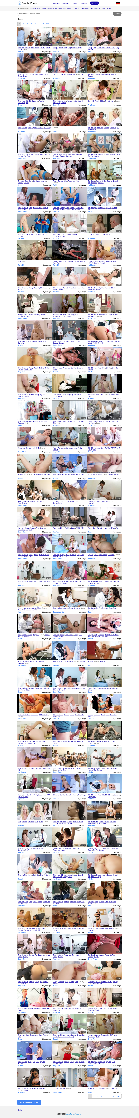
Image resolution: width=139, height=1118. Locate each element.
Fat (117, 528)
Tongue (90, 49)
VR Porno (94, 3)
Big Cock (39, 795)
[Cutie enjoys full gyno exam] (69, 970)
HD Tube (56, 505)
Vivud (20, 185)
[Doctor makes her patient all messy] (34, 997)
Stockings (36, 181)
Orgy (66, 74)
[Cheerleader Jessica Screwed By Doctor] (69, 890)
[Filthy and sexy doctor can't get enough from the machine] (104, 730)
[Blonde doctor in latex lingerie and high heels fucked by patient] (104, 944)
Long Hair (108, 421)
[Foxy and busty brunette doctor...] (69, 597)
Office (39, 608)
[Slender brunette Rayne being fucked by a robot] (34, 650)
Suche (117, 14)
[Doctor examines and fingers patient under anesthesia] (34, 436)
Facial (118, 154)
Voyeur (55, 450)
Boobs (20, 76)
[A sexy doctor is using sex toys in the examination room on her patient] (69, 783)
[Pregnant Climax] (34, 623)
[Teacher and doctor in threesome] (104, 143)
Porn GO (56, 51)
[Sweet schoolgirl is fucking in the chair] (104, 170)
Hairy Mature (97, 983)
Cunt (64, 661)
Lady (117, 47)
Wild (19, 1037)
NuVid (55, 185)
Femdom (104, 74)
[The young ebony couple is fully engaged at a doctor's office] (69, 810)
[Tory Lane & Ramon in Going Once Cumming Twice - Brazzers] (34, 677)
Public (103, 501)
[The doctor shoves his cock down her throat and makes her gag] (104, 90)
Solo (26, 181)
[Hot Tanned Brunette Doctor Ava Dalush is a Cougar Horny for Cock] (69, 1050)
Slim (34, 743)
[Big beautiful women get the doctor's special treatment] (104, 116)
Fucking (42, 101)
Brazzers (42, 1088)
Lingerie (43, 181)
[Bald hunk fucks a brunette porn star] (69, 356)
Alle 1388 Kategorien (29, 1102)
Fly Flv (90, 211)
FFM (63, 316)
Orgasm (21, 663)
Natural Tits (22, 156)
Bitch (42, 875)
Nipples (108, 47)
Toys (32, 47)
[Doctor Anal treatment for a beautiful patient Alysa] (34, 516)
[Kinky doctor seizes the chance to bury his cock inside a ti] (69, 383)
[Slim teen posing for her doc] (34, 730)
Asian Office (22, 610)
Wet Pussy (113, 688)
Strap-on (91, 76)
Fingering (71, 181)
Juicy (113, 47)
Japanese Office (32, 610)
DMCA (20, 1110)
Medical (112, 394)
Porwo (109, 9)
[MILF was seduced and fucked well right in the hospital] (69, 650)
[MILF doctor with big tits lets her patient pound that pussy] (69, 330)
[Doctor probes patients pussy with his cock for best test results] (69, 36)
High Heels (35, 448)
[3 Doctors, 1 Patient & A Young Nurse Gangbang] (34, 890)
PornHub (21, 905)
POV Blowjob (95, 636)
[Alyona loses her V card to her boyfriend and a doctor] (69, 570)
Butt (114, 608)
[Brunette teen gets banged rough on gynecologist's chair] (69, 490)
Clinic (83, 74)
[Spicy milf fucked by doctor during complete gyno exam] (104, 783)
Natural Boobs (72, 101)
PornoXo (56, 131)
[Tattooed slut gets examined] (104, 436)
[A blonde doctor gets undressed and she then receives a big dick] (34, 810)
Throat (107, 101)
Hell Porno (92, 131)
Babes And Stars (59, 612)
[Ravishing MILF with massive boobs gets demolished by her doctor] (34, 837)
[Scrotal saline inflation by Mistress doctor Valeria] (104, 463)
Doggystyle (72, 47)
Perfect (20, 183)
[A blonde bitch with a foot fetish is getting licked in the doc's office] (104, 997)
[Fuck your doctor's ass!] (104, 890)
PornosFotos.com (86, 9)
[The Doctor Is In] (34, 250)
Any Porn (91, 105)
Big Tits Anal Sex (24, 690)
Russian (56, 209)
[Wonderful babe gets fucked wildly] (69, 730)
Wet (27, 103)
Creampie (21, 103)
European (112, 902)
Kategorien (66, 3)
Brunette (35, 101)
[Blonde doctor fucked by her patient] (69, 1024)
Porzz (69, 9)
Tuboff (43, 9)
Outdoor (91, 610)
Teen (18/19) (29, 74)
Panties (93, 316)
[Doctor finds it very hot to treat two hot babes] (34, 703)
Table (82, 528)
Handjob (73, 555)
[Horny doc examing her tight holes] (104, 864)
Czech (29, 635)
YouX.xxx (21, 78)
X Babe (20, 345)
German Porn (35, 9)
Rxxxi (96, 9)
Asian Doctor (22, 503)
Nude (20, 49)
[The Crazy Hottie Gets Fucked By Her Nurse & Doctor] (69, 303)
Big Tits (55, 74)
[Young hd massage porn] (34, 63)
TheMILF (76, 9)
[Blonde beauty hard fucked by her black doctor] (34, 330)
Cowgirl (79, 47)
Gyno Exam (46, 474)
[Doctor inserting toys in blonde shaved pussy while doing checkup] (34, 356)
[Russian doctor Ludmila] (104, 650)
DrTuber (56, 398)
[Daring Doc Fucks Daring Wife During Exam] (104, 196)
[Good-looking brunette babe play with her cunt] (34, 170)
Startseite (56, 3)
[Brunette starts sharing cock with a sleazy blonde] (104, 356)
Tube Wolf (22, 452)
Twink (117, 394)
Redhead (44, 421)
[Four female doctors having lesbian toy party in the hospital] (104, 63)
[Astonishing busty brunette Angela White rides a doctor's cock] (34, 223)
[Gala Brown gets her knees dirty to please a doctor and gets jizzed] (104, 410)
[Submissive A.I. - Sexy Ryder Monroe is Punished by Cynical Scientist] (69, 250)
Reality (24, 209)
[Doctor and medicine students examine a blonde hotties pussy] (69, 170)
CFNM (110, 474)
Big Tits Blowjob (93, 156)
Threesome (101, 47)
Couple (109, 181)
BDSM (102, 101)
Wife (69, 928)
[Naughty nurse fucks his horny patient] (104, 1050)
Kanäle (75, 3)
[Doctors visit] (69, 410)
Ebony (28, 316)
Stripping (77, 608)
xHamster (56, 78)
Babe (60, 154)
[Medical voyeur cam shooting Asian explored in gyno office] (69, 436)
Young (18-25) (40, 47)
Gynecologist (37, 474)
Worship (82, 261)
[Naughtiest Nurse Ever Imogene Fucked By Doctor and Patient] (104, 570)
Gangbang (112, 74)
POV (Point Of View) (111, 635)
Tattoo (113, 741)
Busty (71, 608)
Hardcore (21, 47)
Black (113, 288)
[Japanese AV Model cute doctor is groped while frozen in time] (34, 490)
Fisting (76, 261)
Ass (23, 74)
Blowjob (55, 47)
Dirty (113, 421)
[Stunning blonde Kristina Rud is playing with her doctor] (69, 864)
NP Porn (102, 9)
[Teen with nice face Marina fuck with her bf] (104, 250)
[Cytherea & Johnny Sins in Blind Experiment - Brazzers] (34, 90)
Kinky (60, 396)
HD (46, 74)
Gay (94, 394)
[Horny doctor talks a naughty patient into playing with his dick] (69, 944)
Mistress (99, 474)
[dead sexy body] (69, 276)
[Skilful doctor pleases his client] (69, 116)
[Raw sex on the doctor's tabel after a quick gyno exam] (34, 757)
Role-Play (56, 263)
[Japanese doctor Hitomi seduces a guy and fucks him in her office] (34, 944)
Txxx (90, 51)
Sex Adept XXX (60, 9)
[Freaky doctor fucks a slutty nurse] (34, 864)
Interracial (21, 316)
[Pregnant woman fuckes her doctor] (104, 543)
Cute (37, 501)
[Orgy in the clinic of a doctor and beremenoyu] (69, 63)
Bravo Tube (22, 211)
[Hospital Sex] (104, 490)
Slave (112, 101)
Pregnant (71, 74)
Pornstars (50, 9)
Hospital (90, 503)
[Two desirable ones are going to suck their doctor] (34, 143)
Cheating (35, 1088)
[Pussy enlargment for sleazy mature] (104, 917)
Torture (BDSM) (105, 234)
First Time (99, 394)
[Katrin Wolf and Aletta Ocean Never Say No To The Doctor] (104, 703)
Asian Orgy (62, 770)
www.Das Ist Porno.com (74, 1114)
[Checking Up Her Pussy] (104, 516)
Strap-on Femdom (66, 156)
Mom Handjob (58, 556)
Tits (19, 74)
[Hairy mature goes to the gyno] (104, 970)
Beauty (26, 183)
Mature (20, 474)
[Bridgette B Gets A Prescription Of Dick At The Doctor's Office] (69, 223)
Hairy (110, 982)
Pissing (45, 715)
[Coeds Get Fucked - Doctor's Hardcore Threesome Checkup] (69, 703)
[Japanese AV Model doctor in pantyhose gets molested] (69, 757)
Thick (65, 556)
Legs (75, 448)
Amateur (101, 822)
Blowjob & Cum (58, 289)
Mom (65, 928)
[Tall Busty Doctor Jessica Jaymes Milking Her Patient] (34, 116)
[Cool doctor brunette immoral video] (104, 1077)
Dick (65, 47)
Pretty (80, 448)
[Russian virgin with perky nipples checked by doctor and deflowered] (69, 196)
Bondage (71, 154)
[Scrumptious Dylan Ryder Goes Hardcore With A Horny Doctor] (69, 677)
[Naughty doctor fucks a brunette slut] (104, 623)
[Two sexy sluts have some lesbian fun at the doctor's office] (69, 90)
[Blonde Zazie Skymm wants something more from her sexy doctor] (104, 303)
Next (48, 23)
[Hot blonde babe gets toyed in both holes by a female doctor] (69, 143)
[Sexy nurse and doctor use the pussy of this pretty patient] (69, 623)
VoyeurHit (56, 452)
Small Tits (37, 1008)
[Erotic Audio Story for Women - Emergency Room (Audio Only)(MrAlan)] (69, 917)
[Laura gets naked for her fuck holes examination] (34, 36)
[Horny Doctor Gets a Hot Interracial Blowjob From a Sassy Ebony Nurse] (34, 303)
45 (43, 23)
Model (42, 501)
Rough (72, 501)
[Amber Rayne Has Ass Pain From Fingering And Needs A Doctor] (34, 970)
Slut (25, 474)
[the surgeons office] (104, 810)
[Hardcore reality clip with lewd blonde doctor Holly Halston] (34, 383)
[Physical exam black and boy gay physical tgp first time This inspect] (104, 383)
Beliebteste (84, 3)
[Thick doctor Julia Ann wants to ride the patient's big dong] (69, 543)
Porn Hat (56, 238)
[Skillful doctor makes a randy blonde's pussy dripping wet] (34, 543)
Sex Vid (56, 665)
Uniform (78, 181)
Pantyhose (78, 768)
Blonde (27, 47)
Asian (59, 394)
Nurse (108, 501)
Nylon (20, 1010)
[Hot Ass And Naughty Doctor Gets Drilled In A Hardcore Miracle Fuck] (34, 570)
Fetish (48, 47)
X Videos (21, 131)
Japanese (77, 394)
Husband (70, 661)
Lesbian (98, 74)
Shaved (102, 263)
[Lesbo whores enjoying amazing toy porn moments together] (69, 463)
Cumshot (113, 128)
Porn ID (56, 799)
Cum (78, 288)
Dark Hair (114, 1088)
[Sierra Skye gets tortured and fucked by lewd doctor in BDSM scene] (104, 223)
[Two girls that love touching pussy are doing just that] (104, 677)
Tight (78, 528)
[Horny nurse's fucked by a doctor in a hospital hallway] (104, 1024)
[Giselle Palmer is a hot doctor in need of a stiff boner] (69, 1077)
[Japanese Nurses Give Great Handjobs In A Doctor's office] (34, 597)
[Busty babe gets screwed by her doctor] (69, 837)
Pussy (61, 47)
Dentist (25, 1090)
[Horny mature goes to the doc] (104, 757)
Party (118, 74)
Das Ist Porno (29, 3)
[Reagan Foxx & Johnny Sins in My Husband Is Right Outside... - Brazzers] (104, 597)
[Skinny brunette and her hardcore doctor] (34, 917)
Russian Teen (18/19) (72, 209)
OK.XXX (21, 238)
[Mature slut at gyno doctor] (34, 463)
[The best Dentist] (34, 1077)
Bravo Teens (57, 105)
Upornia (21, 799)
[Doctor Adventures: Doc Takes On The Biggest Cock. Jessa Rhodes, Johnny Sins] (34, 783)
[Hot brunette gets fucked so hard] (34, 1050)
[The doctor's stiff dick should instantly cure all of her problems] (34, 196)
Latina (97, 289)
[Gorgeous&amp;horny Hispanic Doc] (104, 837)
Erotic (74, 928)
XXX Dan (21, 51)
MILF (46, 128)
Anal (28, 156)
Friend (45, 1035)
